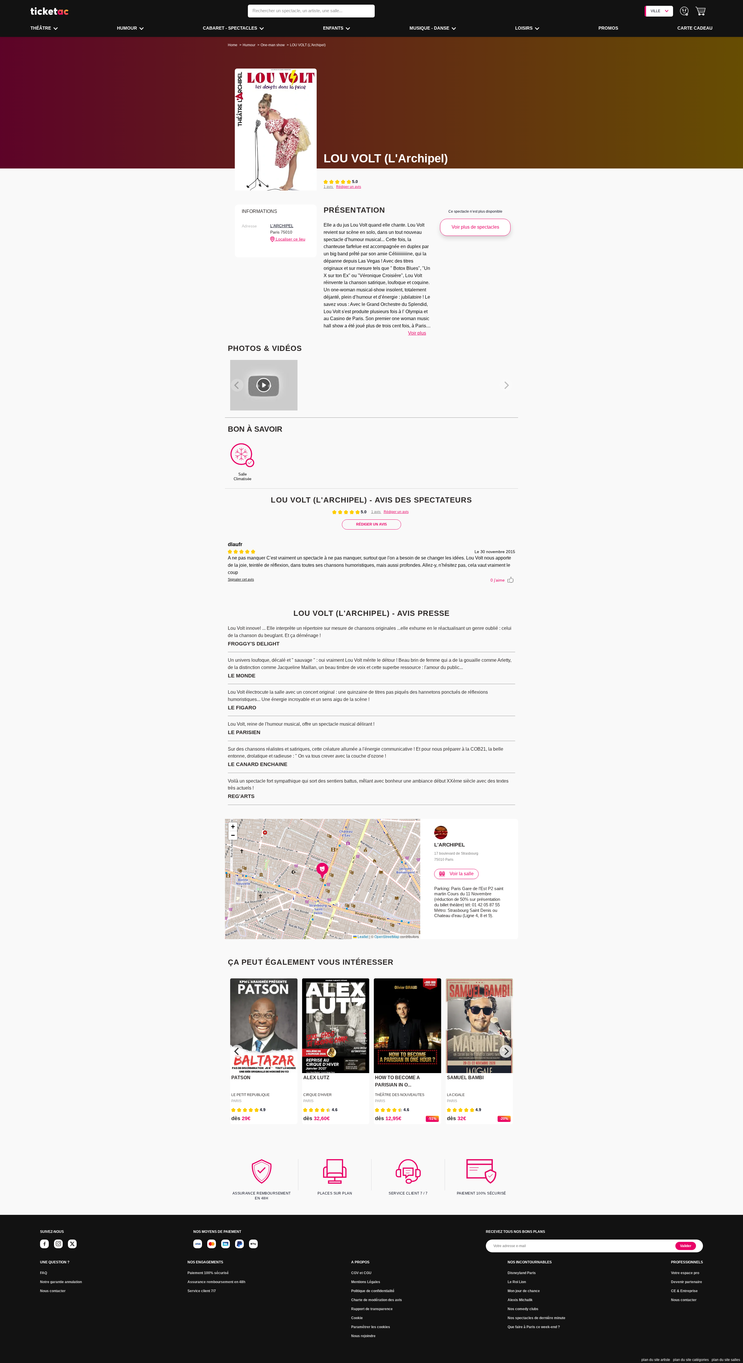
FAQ (43, 1273)
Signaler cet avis (241, 580)
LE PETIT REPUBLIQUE (250, 1095)
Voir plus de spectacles (475, 227)
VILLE (655, 11)
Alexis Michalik (520, 1300)
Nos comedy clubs (523, 1309)
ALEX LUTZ (316, 1077)
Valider (685, 1246)
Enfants (334, 28)
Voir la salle (462, 873)
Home (232, 45)
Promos (608, 28)
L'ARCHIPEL (281, 225)
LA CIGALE (456, 1095)
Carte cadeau (695, 28)
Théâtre (41, 28)
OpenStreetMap (386, 936)
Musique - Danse (430, 28)
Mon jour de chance (524, 1291)
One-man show (273, 45)
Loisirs (524, 28)
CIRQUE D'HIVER (317, 1095)
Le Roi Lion (517, 1282)
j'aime (497, 580)
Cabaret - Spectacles (230, 28)
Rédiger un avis (348, 187)
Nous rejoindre (363, 1336)
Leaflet (362, 936)
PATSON (240, 1077)
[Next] (505, 1051)
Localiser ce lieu (290, 239)
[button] (700, 11)
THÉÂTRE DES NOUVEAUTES (399, 1095)
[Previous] (237, 1051)
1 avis (329, 187)
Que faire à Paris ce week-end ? (534, 1327)
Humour (127, 28)
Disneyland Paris (522, 1273)
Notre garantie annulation (61, 1282)
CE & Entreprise (684, 1291)
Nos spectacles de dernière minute (536, 1318)
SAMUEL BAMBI (465, 1077)
